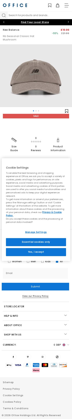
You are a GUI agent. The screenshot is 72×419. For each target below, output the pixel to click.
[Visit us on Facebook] (14, 356)
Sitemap (8, 382)
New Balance (11, 29)
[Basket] (55, 5)
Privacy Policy (11, 388)
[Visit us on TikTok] (57, 356)
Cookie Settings (13, 395)
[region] (36, 209)
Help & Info (11, 315)
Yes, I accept (36, 251)
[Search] (4, 15)
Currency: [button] (32, 344)
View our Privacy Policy (35, 296)
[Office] (15, 5)
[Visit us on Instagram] (43, 356)
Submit (35, 286)
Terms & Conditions (15, 408)
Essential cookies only (36, 242)
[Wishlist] (47, 5)
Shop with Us (12, 334)
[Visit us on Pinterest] (28, 356)
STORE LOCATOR (14, 306)
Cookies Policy (12, 401)
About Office (13, 325)
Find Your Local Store (35, 22)
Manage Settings (36, 232)
